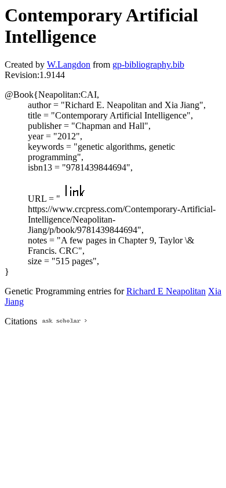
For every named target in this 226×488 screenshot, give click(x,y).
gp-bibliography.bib (148, 64)
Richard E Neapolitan (166, 291)
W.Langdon (68, 64)
